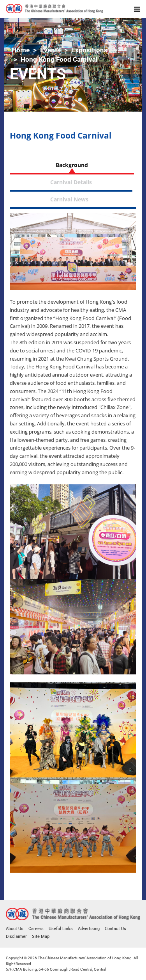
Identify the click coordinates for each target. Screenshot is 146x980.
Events (50, 50)
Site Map (40, 936)
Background (72, 165)
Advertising (89, 928)
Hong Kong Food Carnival (59, 59)
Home (21, 50)
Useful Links (61, 928)
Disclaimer (16, 936)
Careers (36, 928)
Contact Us (115, 928)
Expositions (89, 50)
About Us (14, 928)
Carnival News (69, 199)
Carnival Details (71, 182)
